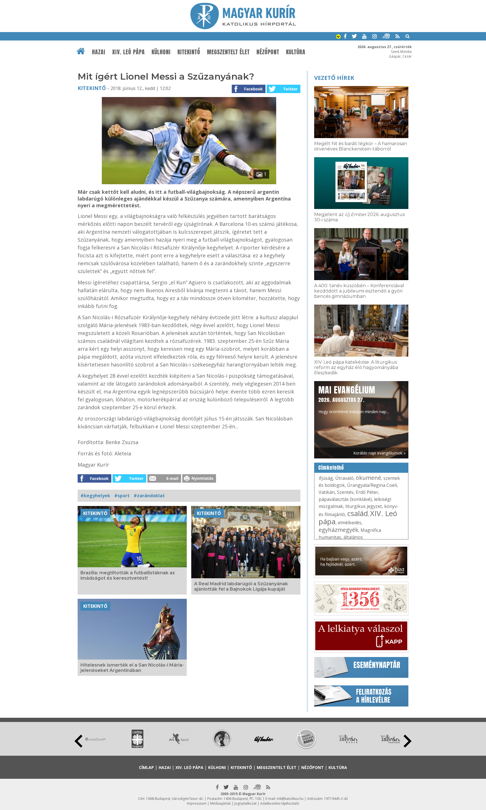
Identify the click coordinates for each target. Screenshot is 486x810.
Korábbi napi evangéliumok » (379, 453)
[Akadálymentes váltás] (338, 37)
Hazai (98, 52)
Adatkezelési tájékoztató (279, 803)
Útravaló (344, 478)
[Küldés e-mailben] (164, 481)
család (357, 513)
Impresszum (196, 803)
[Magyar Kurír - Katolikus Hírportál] (243, 27)
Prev (78, 741)
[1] (189, 182)
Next (407, 741)
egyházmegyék (338, 530)
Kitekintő (188, 52)
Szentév (345, 492)
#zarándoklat (149, 495)
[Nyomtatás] (199, 481)
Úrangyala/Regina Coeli (372, 485)
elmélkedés (349, 522)
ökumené (368, 478)
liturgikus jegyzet (363, 506)
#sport (122, 495)
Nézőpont (267, 52)
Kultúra (295, 52)
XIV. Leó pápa (128, 52)
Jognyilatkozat (245, 803)
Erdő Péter (367, 492)
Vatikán (327, 492)
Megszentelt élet (228, 52)
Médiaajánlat (220, 803)
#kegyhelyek (95, 495)
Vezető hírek (334, 78)
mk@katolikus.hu (290, 798)
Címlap (146, 767)
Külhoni (161, 52)
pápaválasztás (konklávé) (345, 499)
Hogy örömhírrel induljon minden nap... (353, 399)
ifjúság (326, 478)
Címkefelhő (331, 467)
